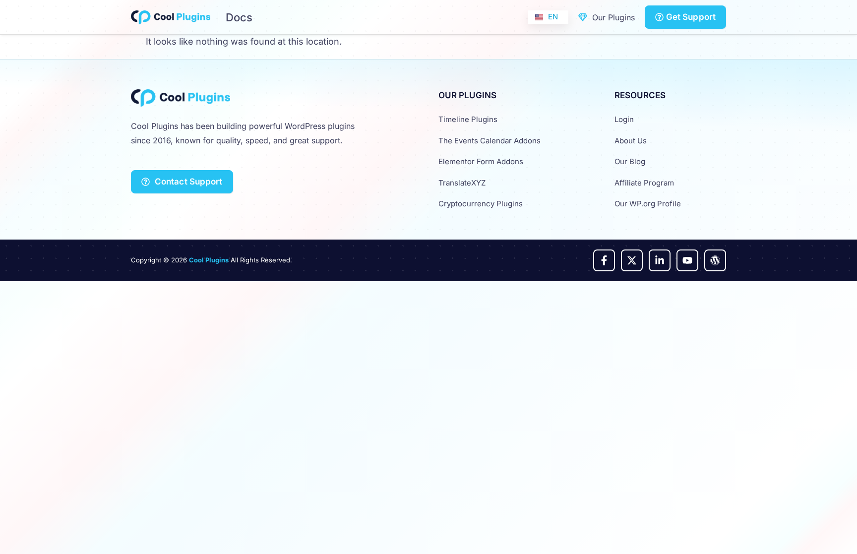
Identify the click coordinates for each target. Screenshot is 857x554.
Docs (239, 17)
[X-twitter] (632, 260)
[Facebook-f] (604, 260)
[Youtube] (687, 260)
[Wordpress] (715, 260)
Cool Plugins (209, 260)
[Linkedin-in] (660, 260)
